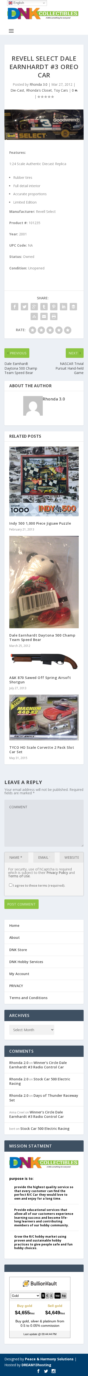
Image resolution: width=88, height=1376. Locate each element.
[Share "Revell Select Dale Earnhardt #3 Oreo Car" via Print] (54, 316)
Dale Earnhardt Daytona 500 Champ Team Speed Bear (42, 637)
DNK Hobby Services (26, 961)
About (14, 937)
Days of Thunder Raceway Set (43, 1097)
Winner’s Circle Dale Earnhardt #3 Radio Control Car (38, 1064)
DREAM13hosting (36, 1365)
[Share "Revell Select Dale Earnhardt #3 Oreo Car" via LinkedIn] (63, 307)
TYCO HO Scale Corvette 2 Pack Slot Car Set (41, 749)
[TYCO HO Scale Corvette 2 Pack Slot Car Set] (44, 717)
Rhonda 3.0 (38, 84)
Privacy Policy (57, 872)
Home (14, 925)
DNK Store (18, 949)
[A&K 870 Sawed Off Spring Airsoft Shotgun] (44, 661)
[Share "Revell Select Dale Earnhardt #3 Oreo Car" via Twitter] (24, 307)
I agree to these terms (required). (39, 885)
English (18, 3)
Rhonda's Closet (39, 90)
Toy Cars (61, 90)
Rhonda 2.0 (18, 1062)
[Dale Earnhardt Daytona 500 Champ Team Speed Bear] (44, 582)
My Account (19, 973)
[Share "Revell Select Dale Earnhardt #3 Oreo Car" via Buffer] (73, 307)
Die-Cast (17, 90)
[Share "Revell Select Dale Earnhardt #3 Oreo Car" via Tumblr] (44, 307)
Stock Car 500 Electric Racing (39, 1081)
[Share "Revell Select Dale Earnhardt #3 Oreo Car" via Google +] (34, 307)
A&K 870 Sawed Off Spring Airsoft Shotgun (40, 679)
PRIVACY (16, 985)
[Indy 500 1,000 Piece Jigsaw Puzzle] (44, 482)
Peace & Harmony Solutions (49, 1359)
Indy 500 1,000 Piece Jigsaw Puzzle (40, 523)
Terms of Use (19, 876)
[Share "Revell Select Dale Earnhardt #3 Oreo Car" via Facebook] (15, 307)
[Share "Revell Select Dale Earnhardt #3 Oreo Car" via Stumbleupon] (34, 316)
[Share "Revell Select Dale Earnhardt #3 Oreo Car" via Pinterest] (54, 307)
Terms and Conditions (28, 997)
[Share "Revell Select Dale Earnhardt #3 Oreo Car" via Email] (44, 316)
